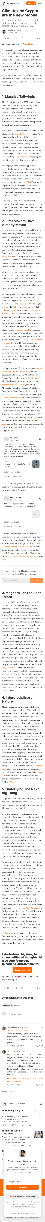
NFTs (27, 182)
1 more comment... (9, 1092)
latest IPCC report (23, 134)
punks (32, 420)
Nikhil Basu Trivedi (15, 30)
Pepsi (13, 310)
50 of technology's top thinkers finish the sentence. (15, 1117)
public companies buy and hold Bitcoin (22, 370)
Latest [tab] (11, 1104)
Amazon (22, 303)
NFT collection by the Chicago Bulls (22, 556)
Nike (4, 310)
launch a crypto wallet (12, 397)
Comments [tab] (7, 1005)
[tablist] (12, 1005)
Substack (11, 394)
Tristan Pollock (13, 1027)
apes (4, 423)
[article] (22, 1117)
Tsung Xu (11, 1051)
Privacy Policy (30, 1207)
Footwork (9, 933)
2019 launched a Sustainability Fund (21, 545)
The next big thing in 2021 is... (15, 1112)
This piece (6, 256)
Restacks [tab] (17, 1005)
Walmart (34, 303)
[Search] (40, 1103)
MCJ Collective (8, 667)
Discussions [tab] (20, 1104)
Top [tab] (4, 1104)
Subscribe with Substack (24, 1196)
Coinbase (32, 378)
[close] (38, 1151)
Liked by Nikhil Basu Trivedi (18, 1030)
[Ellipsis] (42, 1027)
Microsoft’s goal (22, 329)
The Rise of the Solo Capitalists (12, 1132)
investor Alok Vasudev (28, 907)
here (15, 417)
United (25, 307)
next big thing (30, 44)
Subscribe (31, 3)
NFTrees (11, 782)
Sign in (40, 3)
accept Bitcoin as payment (13, 384)
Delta (15, 307)
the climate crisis (22, 156)
